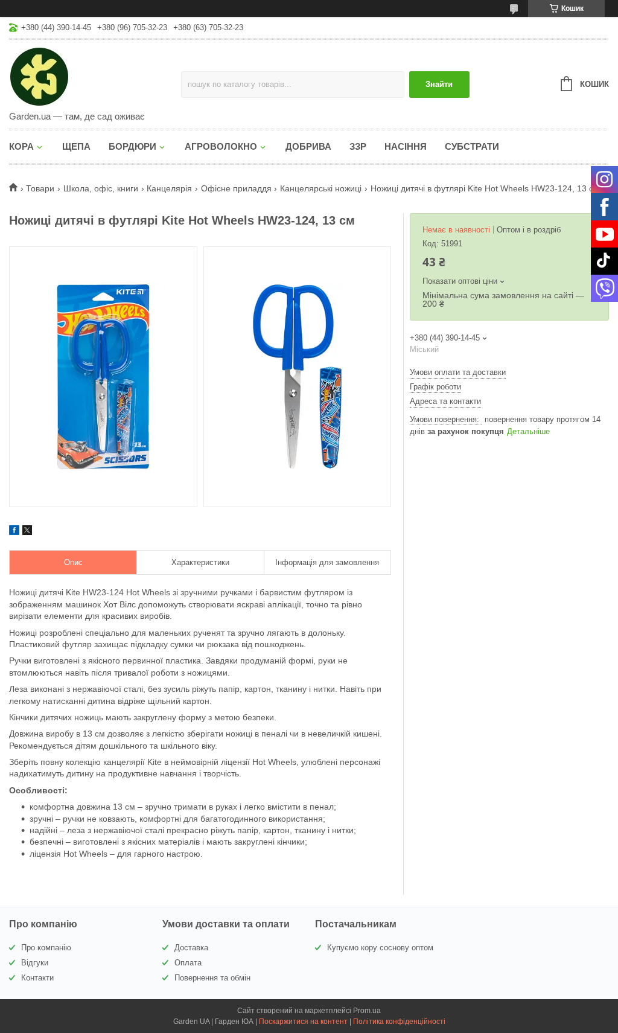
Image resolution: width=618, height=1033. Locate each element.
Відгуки (34, 962)
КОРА (21, 146)
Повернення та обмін (212, 977)
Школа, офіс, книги (100, 188)
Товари (40, 188)
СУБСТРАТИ (472, 146)
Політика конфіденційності (399, 1021)
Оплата (188, 962)
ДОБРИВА (308, 146)
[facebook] (14, 532)
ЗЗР (357, 146)
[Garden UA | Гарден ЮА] (95, 76)
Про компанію (46, 947)
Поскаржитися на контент (303, 1021)
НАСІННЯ (405, 146)
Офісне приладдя (236, 188)
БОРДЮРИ (132, 146)
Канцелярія (169, 188)
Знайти (439, 84)
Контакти (37, 977)
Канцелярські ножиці (321, 188)
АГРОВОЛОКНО (221, 146)
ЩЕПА (76, 146)
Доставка (191, 947)
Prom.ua (367, 1010)
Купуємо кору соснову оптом (380, 947)
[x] (27, 532)
